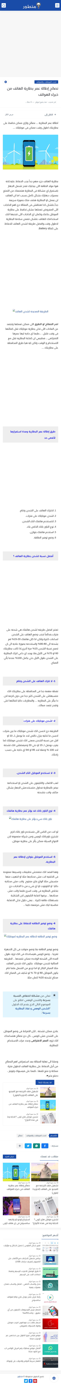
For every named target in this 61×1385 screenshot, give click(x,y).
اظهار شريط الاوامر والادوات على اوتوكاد (23, 1361)
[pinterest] (35, 1381)
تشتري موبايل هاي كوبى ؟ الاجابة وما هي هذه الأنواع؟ (22, 1118)
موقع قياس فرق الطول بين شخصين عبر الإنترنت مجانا (23, 1337)
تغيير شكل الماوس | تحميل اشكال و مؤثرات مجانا (22, 1247)
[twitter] (26, 1381)
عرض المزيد (9, 1156)
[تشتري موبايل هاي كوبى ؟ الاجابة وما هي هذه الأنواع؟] (48, 1118)
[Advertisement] (30, 44)
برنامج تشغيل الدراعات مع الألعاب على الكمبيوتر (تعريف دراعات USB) (24, 1260)
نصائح (20, 1135)
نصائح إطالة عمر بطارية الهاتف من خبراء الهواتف (23, 1105)
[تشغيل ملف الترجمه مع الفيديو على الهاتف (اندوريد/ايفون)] (48, 1092)
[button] (44, 1145)
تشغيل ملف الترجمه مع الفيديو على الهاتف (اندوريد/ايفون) (45, 1189)
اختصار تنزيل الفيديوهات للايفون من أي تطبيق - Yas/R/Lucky (24, 1311)
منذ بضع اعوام (31, 1088)
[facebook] (30, 1381)
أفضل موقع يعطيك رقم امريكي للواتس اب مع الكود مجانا (22, 1349)
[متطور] (32, 5)
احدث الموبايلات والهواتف (46, 82)
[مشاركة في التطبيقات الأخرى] (19, 1145)
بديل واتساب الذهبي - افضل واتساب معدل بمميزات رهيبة (22, 1285)
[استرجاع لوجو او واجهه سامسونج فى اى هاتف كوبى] (16, 1206)
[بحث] (4, 5)
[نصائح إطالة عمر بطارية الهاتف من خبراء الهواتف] (48, 1105)
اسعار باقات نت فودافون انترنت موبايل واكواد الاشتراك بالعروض (23, 1324)
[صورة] (50, 1246)
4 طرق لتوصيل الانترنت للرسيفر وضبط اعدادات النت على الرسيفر (24, 1272)
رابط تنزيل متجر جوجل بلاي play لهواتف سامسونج (23, 1298)
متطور (20, 1376)
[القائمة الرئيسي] (57, 5)
